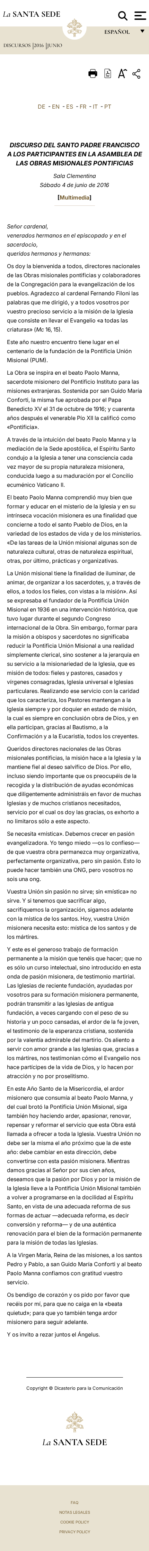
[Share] (137, 75)
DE (41, 106)
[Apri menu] (139, 16)
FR (83, 106)
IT (95, 106)
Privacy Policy (74, 1531)
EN (56, 106)
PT (107, 106)
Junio (54, 45)
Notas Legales (74, 1512)
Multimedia (74, 197)
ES (69, 106)
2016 (39, 45)
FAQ (74, 1502)
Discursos (17, 45)
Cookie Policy (74, 1522)
